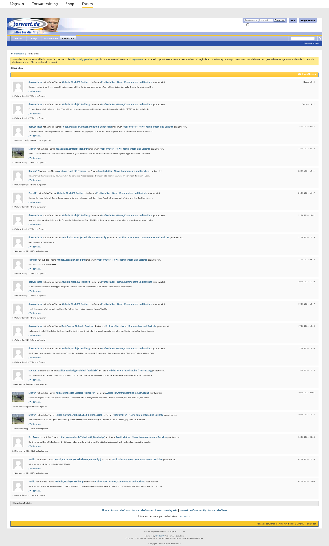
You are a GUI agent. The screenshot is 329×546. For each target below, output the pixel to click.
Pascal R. (33, 193)
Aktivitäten (68, 38)
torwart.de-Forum (142, 510)
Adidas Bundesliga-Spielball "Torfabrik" (78, 371)
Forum (87, 4)
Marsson (33, 260)
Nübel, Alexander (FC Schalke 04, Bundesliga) (84, 237)
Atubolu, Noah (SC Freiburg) (75, 82)
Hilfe (293, 20)
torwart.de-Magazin (166, 510)
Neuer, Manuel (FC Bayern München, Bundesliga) (86, 127)
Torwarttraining (45, 4)
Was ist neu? (51, 38)
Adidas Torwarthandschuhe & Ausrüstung (130, 371)
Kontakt (260, 524)
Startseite (19, 54)
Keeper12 (34, 171)
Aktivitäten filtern (306, 74)
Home (105, 510)
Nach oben (311, 524)
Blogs (34, 38)
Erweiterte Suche (311, 43)
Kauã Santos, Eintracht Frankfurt (72, 149)
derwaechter (35, 82)
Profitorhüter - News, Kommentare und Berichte (126, 82)
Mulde (32, 459)
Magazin (17, 4)
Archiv (300, 524)
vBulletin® (159, 536)
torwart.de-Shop (120, 510)
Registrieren (308, 20)
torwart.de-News (217, 510)
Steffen (32, 149)
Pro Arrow (34, 437)
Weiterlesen (35, 92)
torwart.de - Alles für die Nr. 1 (281, 524)
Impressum (185, 516)
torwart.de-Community (193, 510)
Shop (70, 4)
